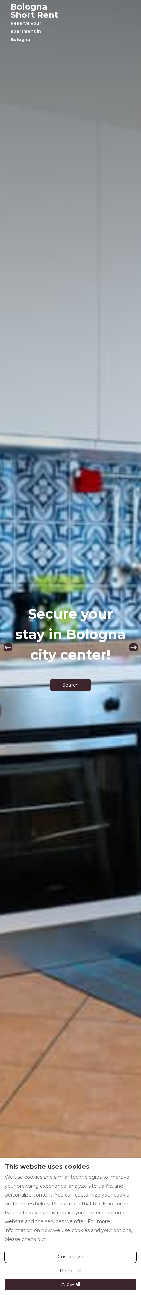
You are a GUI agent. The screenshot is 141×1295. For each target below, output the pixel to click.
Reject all (70, 1271)
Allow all (70, 1284)
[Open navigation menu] (127, 23)
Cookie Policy (63, 1239)
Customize (70, 1257)
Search (70, 685)
